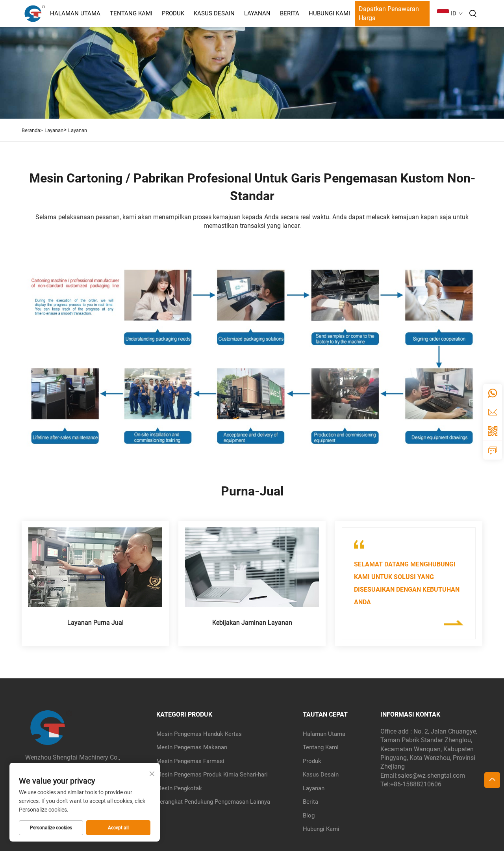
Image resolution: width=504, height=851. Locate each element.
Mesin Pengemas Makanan (191, 747)
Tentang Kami (131, 13)
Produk (173, 13)
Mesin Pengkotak (179, 788)
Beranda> (32, 130)
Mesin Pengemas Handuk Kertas (199, 733)
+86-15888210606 (415, 784)
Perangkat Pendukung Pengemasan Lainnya (213, 801)
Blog (309, 815)
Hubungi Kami (329, 13)
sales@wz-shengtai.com (431, 775)
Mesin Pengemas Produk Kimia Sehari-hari (212, 774)
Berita (289, 13)
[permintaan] (492, 450)
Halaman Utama (75, 13)
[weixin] (492, 431)
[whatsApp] (492, 393)
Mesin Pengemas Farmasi (190, 761)
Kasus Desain (214, 13)
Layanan (257, 13)
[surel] (492, 412)
